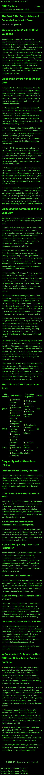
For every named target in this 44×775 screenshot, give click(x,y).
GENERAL (18, 25)
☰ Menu (38, 6)
